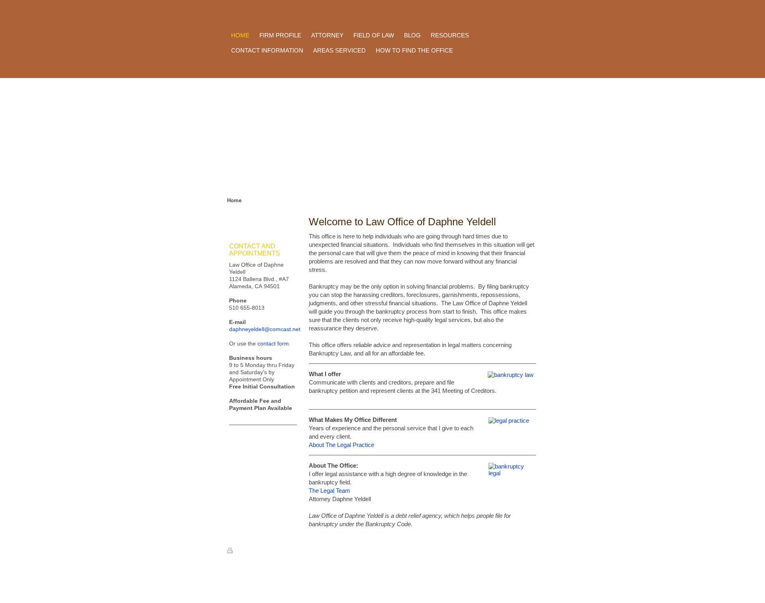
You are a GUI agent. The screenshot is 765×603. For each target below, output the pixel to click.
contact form (273, 343)
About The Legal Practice (341, 444)
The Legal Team (329, 490)
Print (241, 551)
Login (529, 573)
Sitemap (262, 551)
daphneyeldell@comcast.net (264, 329)
